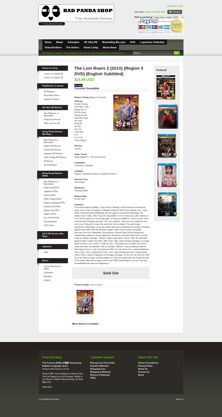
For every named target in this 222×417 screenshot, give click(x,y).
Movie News (110, 47)
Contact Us (144, 372)
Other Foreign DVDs (52, 199)
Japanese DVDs (51, 191)
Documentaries (50, 165)
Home (48, 42)
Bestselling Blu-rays (113, 42)
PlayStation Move (51, 95)
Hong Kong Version (52, 119)
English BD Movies (52, 146)
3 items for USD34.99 (53, 74)
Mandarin (48, 276)
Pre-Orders (72, 47)
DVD (132, 42)
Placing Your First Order (102, 363)
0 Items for (155, 12)
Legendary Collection (152, 42)
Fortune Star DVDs (52, 206)
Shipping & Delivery (100, 372)
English (47, 280)
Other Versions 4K (52, 123)
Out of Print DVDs (52, 218)
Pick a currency (144, 17)
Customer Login (174, 6)
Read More (47, 387)
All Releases (49, 91)
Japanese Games (51, 99)
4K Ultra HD (91, 42)
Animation (73, 42)
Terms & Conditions (148, 363)
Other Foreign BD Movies (55, 157)
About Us (143, 369)
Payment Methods (99, 366)
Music (59, 42)
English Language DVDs (54, 203)
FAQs (93, 378)
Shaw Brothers (53, 47)
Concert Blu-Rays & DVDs (52, 267)
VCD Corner (49, 225)
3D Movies (48, 161)
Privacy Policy (145, 366)
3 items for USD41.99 (53, 77)
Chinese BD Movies (52, 150)
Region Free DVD (51, 210)
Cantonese (48, 272)
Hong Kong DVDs (51, 187)
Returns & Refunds (100, 375)
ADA (46, 252)
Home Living (91, 47)
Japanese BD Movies (53, 153)
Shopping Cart (97, 369)
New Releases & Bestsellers (51, 114)
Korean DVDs (50, 195)
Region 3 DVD (50, 214)
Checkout (174, 12)
